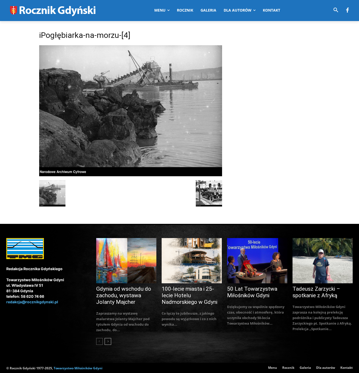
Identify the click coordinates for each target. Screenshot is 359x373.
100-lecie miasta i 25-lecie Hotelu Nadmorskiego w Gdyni (189, 295)
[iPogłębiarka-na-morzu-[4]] (130, 175)
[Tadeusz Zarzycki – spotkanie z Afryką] (323, 260)
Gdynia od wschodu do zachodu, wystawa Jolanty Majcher (123, 295)
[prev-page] (99, 341)
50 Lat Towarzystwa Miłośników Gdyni (252, 292)
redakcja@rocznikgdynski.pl (32, 302)
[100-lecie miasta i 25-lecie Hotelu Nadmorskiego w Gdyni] (192, 260)
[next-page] (108, 341)
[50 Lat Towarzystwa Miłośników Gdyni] (257, 260)
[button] (336, 10)
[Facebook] (347, 10)
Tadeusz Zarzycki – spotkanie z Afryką (316, 292)
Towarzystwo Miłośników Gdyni (78, 368)
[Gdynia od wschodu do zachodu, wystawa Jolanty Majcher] (126, 260)
